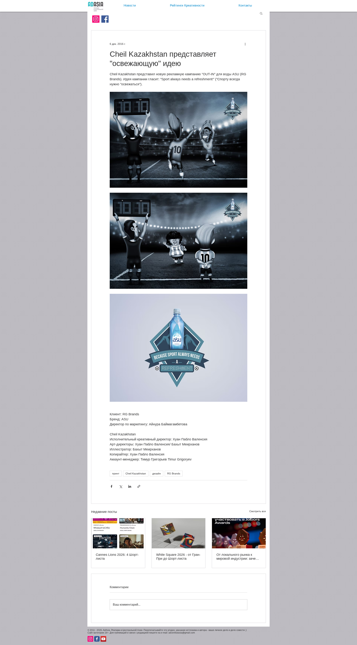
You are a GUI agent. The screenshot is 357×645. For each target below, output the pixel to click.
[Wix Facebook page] (97, 639)
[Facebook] (105, 19)
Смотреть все (257, 511)
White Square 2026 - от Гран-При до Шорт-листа (178, 556)
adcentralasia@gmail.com (181, 632)
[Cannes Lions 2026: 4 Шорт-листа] (118, 533)
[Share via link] (139, 486)
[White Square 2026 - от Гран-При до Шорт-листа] (178, 533)
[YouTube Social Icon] (103, 639)
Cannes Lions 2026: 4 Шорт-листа (117, 556)
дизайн (156, 473)
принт (115, 473)
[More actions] (245, 44)
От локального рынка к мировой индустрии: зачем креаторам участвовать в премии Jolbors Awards (237, 557)
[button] (261, 13)
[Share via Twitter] (120, 486)
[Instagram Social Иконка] (95, 19)
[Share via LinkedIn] (129, 486)
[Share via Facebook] (111, 486)
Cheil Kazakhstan (136, 473)
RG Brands (173, 473)
